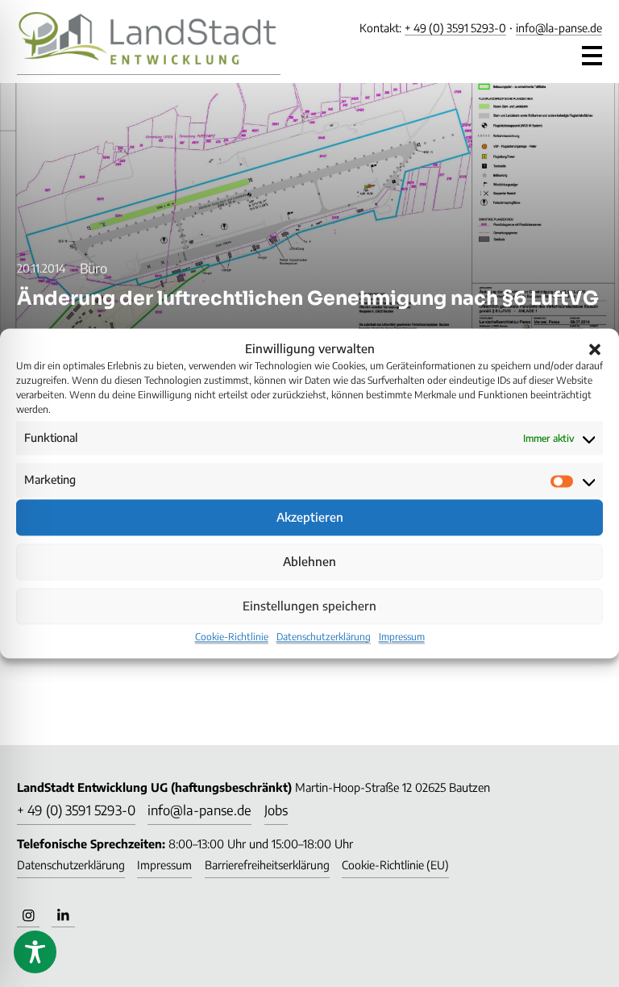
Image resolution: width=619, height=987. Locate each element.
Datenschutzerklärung (323, 637)
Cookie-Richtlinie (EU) (395, 865)
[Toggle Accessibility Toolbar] (35, 952)
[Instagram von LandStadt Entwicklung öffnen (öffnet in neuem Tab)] (28, 915)
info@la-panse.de (559, 28)
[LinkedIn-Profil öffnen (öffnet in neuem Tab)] (63, 915)
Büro (93, 268)
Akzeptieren (309, 517)
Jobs (276, 810)
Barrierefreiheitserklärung (267, 865)
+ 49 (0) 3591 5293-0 (455, 28)
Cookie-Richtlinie (231, 637)
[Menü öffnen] (592, 51)
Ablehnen (309, 562)
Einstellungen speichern (309, 606)
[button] (595, 349)
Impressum (402, 637)
